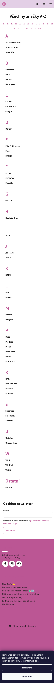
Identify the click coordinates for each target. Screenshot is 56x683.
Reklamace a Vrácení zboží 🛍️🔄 (18, 590)
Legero (8, 297)
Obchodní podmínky (12, 597)
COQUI (8, 111)
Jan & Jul (9, 252)
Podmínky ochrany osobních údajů (18, 600)
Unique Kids (11, 442)
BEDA (8, 74)
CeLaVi (8, 101)
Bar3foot (9, 69)
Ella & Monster (13, 146)
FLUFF (8, 173)
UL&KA (9, 438)
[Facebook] (5, 564)
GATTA (8, 200)
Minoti (8, 314)
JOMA (8, 257)
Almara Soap (11, 47)
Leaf (7, 292)
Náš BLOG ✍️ (8, 583)
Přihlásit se (10, 530)
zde (36, 660)
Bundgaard (10, 84)
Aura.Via (9, 52)
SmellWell (10, 415)
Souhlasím (27, 676)
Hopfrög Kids (11, 218)
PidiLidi (9, 341)
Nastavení (27, 667)
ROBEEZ (9, 393)
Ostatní (38, 28)
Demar (8, 128)
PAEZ (7, 337)
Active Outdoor (13, 42)
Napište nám (8, 604)
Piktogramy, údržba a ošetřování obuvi (21, 594)
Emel (7, 151)
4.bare (8, 487)
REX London (11, 383)
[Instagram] (12, 564)
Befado (8, 79)
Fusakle (9, 183)
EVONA (8, 156)
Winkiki (9, 465)
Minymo (9, 319)
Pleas (8, 346)
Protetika (10, 361)
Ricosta (9, 388)
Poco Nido (10, 351)
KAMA (8, 275)
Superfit (9, 420)
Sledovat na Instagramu (24, 626)
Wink (7, 460)
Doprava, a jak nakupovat (14, 587)
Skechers (9, 410)
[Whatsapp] (19, 564)
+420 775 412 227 (11, 558)
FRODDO (9, 178)
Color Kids (10, 106)
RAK (7, 378)
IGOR (8, 235)
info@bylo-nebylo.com (13, 555)
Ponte (8, 356)
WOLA (8, 470)
